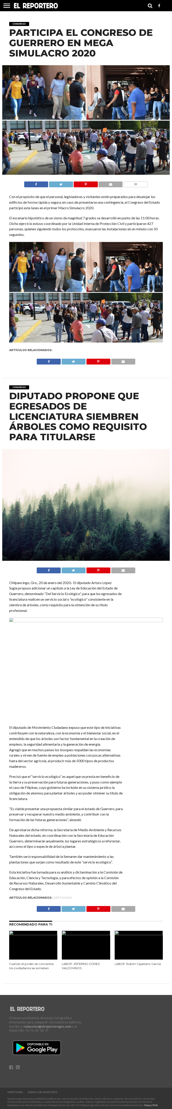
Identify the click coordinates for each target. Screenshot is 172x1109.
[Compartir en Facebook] (36, 183)
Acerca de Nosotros (42, 1092)
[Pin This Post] (86, 183)
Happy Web (151, 1105)
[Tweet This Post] (61, 183)
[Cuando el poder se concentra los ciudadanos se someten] (33, 934)
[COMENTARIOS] (135, 183)
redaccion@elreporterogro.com (47, 1026)
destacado (63, 897)
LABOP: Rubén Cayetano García (138, 964)
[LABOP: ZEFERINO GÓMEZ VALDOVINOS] (86, 934)
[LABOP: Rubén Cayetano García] (139, 934)
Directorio (15, 1092)
